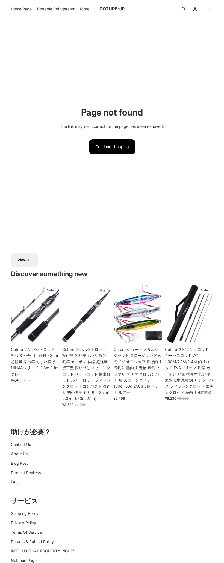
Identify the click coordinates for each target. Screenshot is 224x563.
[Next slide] (55, 314)
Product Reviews (26, 472)
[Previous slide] (15, 314)
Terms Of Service (26, 532)
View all (24, 260)
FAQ (15, 482)
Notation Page (24, 560)
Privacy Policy (23, 522)
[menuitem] (21, 9)
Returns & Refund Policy (32, 541)
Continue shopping (112, 146)
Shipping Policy (25, 513)
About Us (19, 453)
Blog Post (19, 463)
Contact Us (21, 444)
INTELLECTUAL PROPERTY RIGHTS (43, 550)
